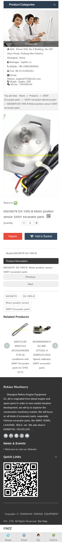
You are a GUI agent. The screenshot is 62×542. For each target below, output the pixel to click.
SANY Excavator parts (18, 309)
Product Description (17, 261)
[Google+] (11, 435)
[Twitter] (22, 435)
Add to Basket (43, 236)
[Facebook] (6, 435)
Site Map (42, 521)
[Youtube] (27, 435)
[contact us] (31, 28)
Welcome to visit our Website (21, 449)
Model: (9, 253)
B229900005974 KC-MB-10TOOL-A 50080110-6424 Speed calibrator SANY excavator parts (42, 354)
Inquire (13, 236)
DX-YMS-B (29, 296)
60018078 (11, 296)
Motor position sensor (17, 302)
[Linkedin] (16, 435)
